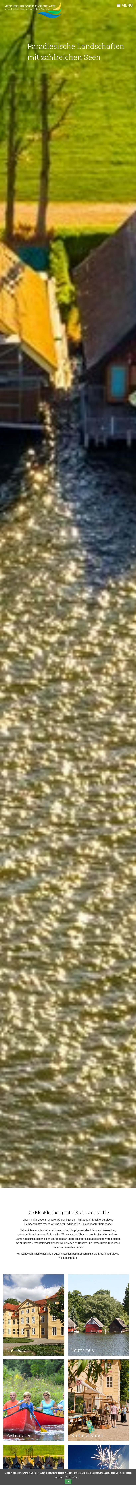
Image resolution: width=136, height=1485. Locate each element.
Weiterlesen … (72, 1477)
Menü (126, 5)
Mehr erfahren (20, 1345)
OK (68, 1481)
